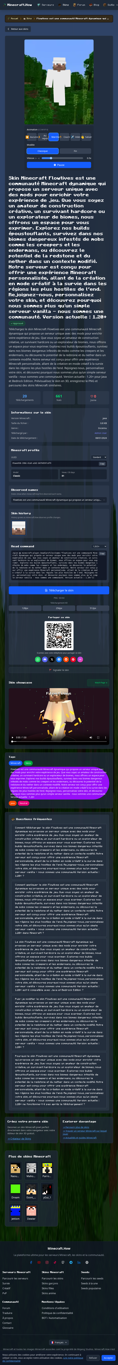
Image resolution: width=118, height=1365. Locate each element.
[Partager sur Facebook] (59, 659)
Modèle (31, 144)
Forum (81, 5)
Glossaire (7, 1328)
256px (59, 608)
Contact (7, 1323)
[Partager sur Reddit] (66, 659)
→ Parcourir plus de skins (76, 1127)
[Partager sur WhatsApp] (38, 659)
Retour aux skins (19, 28)
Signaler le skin (59, 670)
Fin (75, 151)
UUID (14, 457)
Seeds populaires (91, 1288)
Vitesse (33, 158)
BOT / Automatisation (54, 1318)
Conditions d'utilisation (55, 1308)
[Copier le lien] (80, 659)
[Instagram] (47, 1262)
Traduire (7, 1313)
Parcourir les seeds (92, 1278)
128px (25, 608)
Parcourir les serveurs (15, 1278)
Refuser (93, 1357)
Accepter (108, 1357)
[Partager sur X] (52, 659)
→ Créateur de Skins (19, 1138)
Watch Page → (101, 682)
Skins (66, 5)
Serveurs (48, 5)
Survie (6, 1283)
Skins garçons (50, 1283)
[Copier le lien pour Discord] (45, 659)
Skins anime (49, 1293)
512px (93, 608)
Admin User (101, 433)
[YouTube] (39, 1262)
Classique (43, 151)
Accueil (14, 19)
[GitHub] (63, 1262)
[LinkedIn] (79, 1262)
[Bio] (87, 1262)
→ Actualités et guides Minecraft (79, 1137)
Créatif (6, 1288)
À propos (7, 1318)
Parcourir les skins (52, 1278)
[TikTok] (55, 1262)
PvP (4, 1293)
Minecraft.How (19, 4)
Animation (37, 129)
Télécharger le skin (61, 590)
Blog (96, 5)
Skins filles (48, 1288)
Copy (102, 463)
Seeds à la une (89, 1283)
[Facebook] (31, 1262)
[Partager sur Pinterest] (73, 659)
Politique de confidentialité (57, 1313)
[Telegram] (71, 1262)
